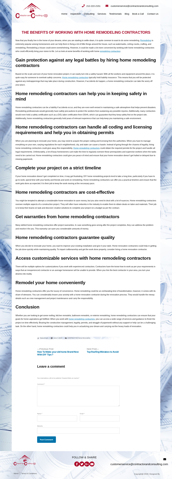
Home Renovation (84, 338)
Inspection (75, 14)
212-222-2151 (93, 6)
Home (64, 14)
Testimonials (115, 14)
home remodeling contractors (82, 319)
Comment (41, 384)
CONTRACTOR (72, 338)
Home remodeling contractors (75, 77)
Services (101, 14)
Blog (127, 14)
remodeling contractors (110, 51)
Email (82, 414)
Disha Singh (44, 338)
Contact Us (152, 14)
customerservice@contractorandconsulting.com (134, 6)
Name (39, 414)
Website (40, 426)
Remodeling (145, 40)
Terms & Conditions (29, 473)
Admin (16, 473)
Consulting (89, 14)
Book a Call (138, 14)
